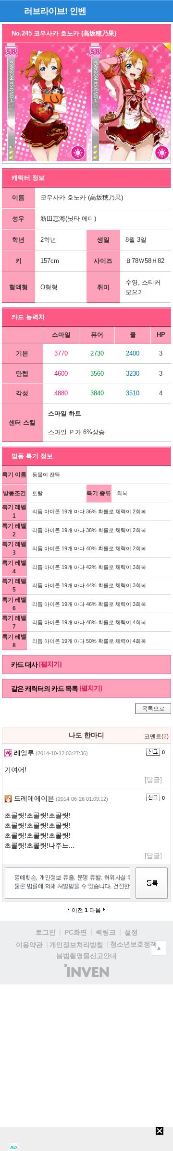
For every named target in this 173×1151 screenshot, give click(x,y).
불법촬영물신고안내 (86, 956)
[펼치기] (50, 664)
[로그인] (144, 10)
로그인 (46, 932)
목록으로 (153, 708)
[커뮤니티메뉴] (10, 10)
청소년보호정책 (133, 944)
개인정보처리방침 (76, 945)
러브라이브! (45, 11)
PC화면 (75, 932)
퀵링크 (106, 932)
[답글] (153, 779)
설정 (131, 932)
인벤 (78, 11)
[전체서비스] (162, 10)
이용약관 (29, 945)
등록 (152, 891)
